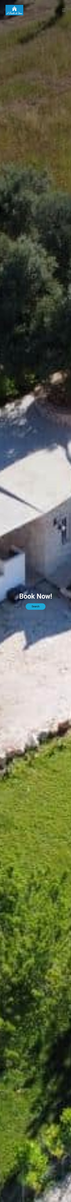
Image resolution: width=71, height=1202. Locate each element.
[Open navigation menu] (63, 10)
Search (35, 606)
